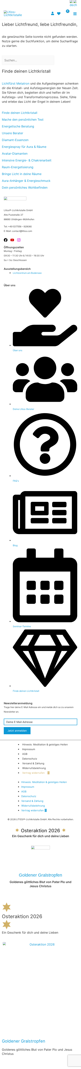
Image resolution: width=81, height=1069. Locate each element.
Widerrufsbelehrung (34, 768)
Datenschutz (29, 758)
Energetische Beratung (18, 126)
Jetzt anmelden (17, 730)
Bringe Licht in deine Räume (21, 174)
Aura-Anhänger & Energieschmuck (26, 181)
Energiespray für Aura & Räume (24, 147)
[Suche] (59, 60)
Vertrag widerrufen (33, 772)
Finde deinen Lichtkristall (19, 113)
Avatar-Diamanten (15, 153)
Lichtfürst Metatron (15, 83)
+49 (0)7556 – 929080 (20, 226)
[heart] (59, 13)
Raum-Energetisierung (17, 167)
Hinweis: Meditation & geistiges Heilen (45, 744)
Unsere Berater (12, 133)
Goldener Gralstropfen (40, 875)
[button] (66, 3)
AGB (24, 753)
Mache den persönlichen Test (23, 119)
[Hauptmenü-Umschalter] (75, 14)
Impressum (28, 749)
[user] (53, 13)
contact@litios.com (22, 231)
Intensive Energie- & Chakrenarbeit (26, 160)
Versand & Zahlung (33, 763)
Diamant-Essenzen (15, 140)
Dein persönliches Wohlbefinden (24, 187)
